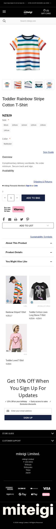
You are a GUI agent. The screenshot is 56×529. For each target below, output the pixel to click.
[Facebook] (3, 219)
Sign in (29, 186)
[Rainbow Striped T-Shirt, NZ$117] (16, 290)
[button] (28, 243)
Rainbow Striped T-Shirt (16, 312)
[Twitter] (21, 219)
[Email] (9, 219)
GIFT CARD (46, 14)
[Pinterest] (27, 219)
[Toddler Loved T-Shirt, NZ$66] (16, 338)
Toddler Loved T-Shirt (15, 360)
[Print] (15, 219)
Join (36, 186)
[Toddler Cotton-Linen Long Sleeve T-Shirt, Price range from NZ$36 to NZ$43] (39, 290)
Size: (4, 120)
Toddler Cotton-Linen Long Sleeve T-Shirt (38, 313)
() (47, 10)
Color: (5, 138)
